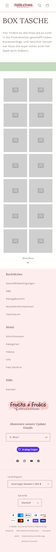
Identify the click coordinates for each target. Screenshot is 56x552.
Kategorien (12, 344)
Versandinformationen (20, 306)
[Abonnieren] (46, 437)
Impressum (13, 314)
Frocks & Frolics (26, 526)
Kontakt (11, 389)
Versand (46, 531)
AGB (17, 536)
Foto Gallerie (14, 367)
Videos (10, 351)
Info (8, 359)
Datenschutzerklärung (33, 536)
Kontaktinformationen (28, 531)
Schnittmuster (15, 336)
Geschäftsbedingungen (20, 283)
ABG (8, 291)
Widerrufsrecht (29, 541)
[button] (7, 6)
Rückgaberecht (15, 298)
